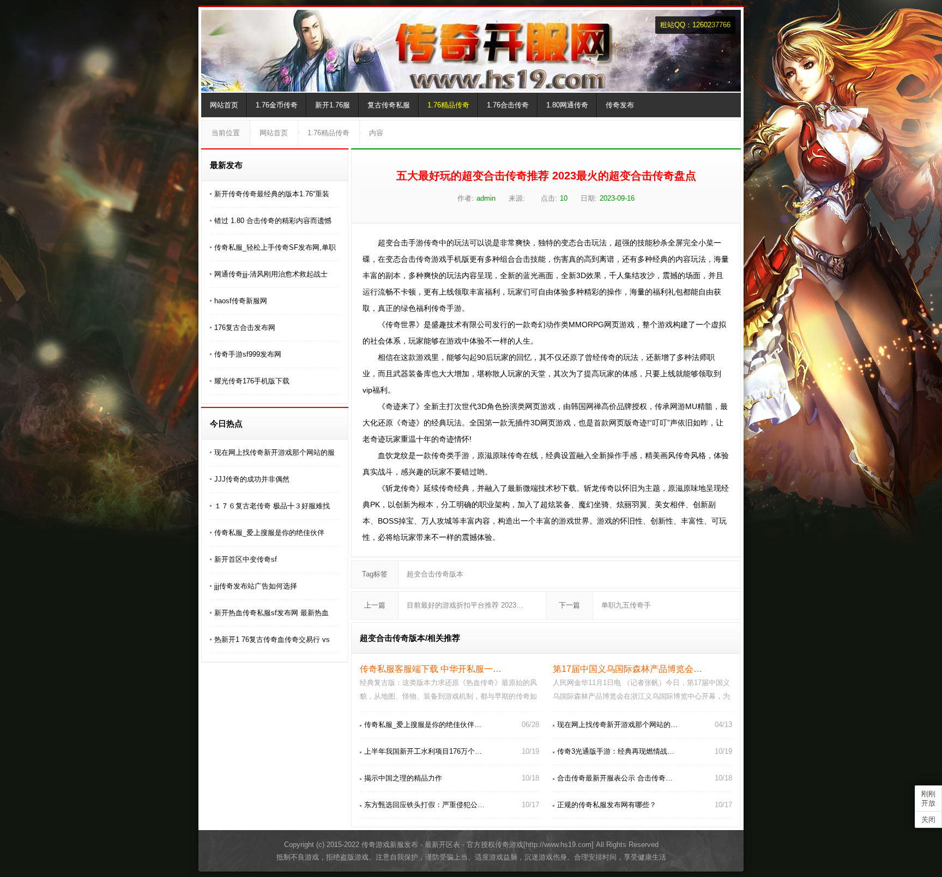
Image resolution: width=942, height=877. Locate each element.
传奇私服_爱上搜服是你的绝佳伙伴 (269, 532)
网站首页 (224, 105)
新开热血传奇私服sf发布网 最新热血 (271, 613)
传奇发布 (620, 105)
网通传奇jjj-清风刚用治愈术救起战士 (271, 274)
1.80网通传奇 (567, 105)
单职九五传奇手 (626, 605)
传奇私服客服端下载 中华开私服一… (431, 669)
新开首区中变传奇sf (245, 559)
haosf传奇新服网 (240, 301)
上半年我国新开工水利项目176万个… (423, 751)
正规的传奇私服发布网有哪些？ (606, 805)
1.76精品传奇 (448, 105)
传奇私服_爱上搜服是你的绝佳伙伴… (422, 724)
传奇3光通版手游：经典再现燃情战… (615, 751)
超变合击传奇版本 (435, 574)
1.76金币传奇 (277, 105)
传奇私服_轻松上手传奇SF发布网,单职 (275, 247)
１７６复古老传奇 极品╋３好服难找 (272, 506)
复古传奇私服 (388, 105)
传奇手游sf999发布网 (247, 354)
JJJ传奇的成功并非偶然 (251, 479)
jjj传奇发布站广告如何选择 (255, 586)
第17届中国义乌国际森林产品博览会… (627, 669)
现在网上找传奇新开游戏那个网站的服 (274, 452)
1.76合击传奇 (508, 105)
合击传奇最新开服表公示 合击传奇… (615, 778)
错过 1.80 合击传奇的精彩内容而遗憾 (272, 221)
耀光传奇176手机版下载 (251, 381)
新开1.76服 (332, 105)
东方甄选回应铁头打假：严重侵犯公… (424, 805)
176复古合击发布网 (244, 327)
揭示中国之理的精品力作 (403, 778)
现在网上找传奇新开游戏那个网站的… (617, 724)
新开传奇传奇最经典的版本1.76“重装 (271, 194)
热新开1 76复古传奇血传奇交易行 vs (272, 639)
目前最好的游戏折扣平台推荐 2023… (465, 605)
